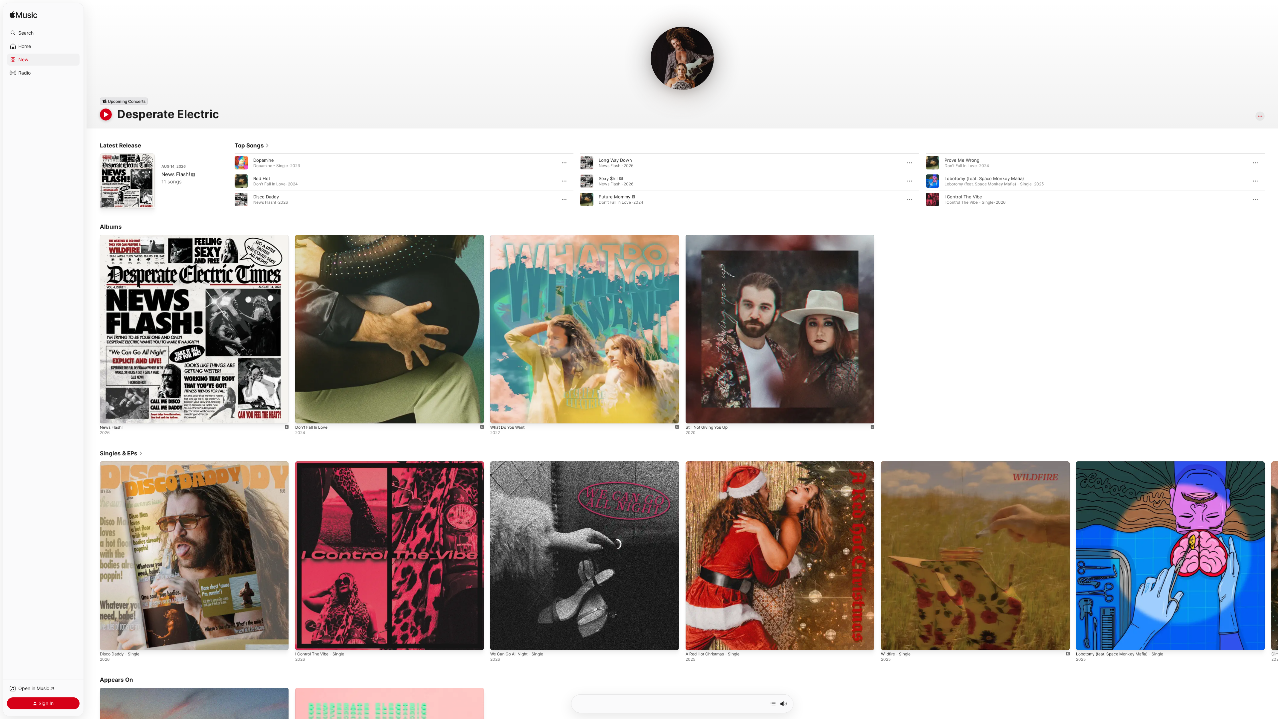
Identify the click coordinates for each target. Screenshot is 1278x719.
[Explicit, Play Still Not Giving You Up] (694, 415)
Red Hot (261, 178)
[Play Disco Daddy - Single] (108, 641)
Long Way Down (615, 160)
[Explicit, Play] (586, 181)
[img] (23, 15)
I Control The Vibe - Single (322, 464)
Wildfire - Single (897, 464)
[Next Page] (1271, 181)
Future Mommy (614, 196)
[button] (43, 33)
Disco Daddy (266, 196)
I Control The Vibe (963, 196)
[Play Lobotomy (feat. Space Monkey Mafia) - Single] (1084, 641)
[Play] (106, 114)
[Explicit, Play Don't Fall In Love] (304, 415)
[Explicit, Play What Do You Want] (499, 415)
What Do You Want (509, 237)
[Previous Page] (228, 181)
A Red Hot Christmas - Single (716, 464)
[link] (252, 145)
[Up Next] (773, 703)
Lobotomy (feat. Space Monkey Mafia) (984, 178)
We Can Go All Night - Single (519, 464)
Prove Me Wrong (962, 160)
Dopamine (263, 160)
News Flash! (175, 174)
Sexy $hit (608, 178)
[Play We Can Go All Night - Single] (499, 641)
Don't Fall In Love (313, 237)
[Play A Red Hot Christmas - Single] (694, 641)
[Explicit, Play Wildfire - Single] (889, 641)
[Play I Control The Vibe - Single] (304, 641)
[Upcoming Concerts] (124, 101)
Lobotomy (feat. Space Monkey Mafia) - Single (1124, 464)
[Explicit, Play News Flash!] (108, 200)
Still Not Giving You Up (709, 237)
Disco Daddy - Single (121, 464)
